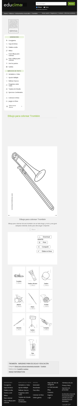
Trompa (46, 304)
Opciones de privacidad (66, 389)
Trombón (35, 13)
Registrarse (54, 13)
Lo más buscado (52, 387)
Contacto (60, 13)
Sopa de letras (8, 387)
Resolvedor (36, 387)
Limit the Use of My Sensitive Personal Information (67, 399)
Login (49, 398)
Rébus (6, 395)
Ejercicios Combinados (22, 401)
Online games (37, 397)
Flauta (32, 307)
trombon (25, 369)
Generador (36, 385)
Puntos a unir (8, 393)
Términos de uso (67, 383)
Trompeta (46, 328)
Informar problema (70, 13)
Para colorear (8, 398)
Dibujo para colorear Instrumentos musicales (27, 366)
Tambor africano (32, 283)
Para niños (36, 390)
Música (11, 13)
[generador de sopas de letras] (13, 33)
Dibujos (40, 7)
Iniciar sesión (45, 13)
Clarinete (18, 328)
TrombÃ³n (20, 369)
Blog (48, 390)
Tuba (32, 353)
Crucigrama (7, 385)
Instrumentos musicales (22, 13)
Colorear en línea (38, 395)
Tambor (46, 283)
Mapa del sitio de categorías (52, 383)
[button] (45, 251)
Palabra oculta (8, 390)
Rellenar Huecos (23, 390)
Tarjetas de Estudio (24, 397)
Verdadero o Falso (24, 385)
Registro (50, 395)
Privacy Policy (66, 385)
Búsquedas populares (41, 9)
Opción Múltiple (23, 387)
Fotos (47, 7)
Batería (19, 304)
